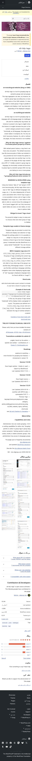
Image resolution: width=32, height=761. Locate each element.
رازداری (28, 704)
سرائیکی (24, 739)
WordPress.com (24, 723)
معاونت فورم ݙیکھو (26, 670)
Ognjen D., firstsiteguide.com (19, 345)
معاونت (27, 78)
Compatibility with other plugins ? (20, 576)
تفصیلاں (26, 61)
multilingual (15, 622)
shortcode (4, 622)
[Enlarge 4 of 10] (28, 491)
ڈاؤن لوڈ (27, 55)
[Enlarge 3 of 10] (28, 482)
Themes (12, 698)
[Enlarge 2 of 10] (28, 471)
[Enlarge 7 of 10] (13, 494)
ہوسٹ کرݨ (27, 701)
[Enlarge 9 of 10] (13, 512)
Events (13, 712)
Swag (12, 717)
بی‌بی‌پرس (26, 728)
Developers (27, 715)
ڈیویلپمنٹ (26, 74)
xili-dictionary (26, 332)
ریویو (27, 66)
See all (4, 658)
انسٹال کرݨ (25, 70)
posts (10, 622)
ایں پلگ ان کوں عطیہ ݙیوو (24, 685)
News (28, 698)
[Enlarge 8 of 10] (13, 503)
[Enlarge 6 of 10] (13, 461)
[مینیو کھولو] (2, 2)
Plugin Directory (26, 7)
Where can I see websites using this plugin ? (22, 570)
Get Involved (11, 709)
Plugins (13, 701)
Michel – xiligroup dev (23, 51)
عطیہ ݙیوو (12, 715)
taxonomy (4, 626)
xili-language (9, 332)
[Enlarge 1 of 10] (28, 461)
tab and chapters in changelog (18, 411)
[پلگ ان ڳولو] (13, 18)
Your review (26, 658)
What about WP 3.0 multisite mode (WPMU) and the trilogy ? (20, 558)
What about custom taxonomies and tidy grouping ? (20, 564)
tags (9, 626)
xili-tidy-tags (18, 332)
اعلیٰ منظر (27, 630)
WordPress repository (23, 444)
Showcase (12, 695)
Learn (28, 709)
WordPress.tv (25, 717)
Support (28, 712)
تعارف (28, 695)
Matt (28, 726)
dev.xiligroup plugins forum (22, 448)
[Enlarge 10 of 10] (13, 521)
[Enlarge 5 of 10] (28, 522)
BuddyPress (25, 731)
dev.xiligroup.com (25, 442)
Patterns (12, 704)
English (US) (5, 619)
